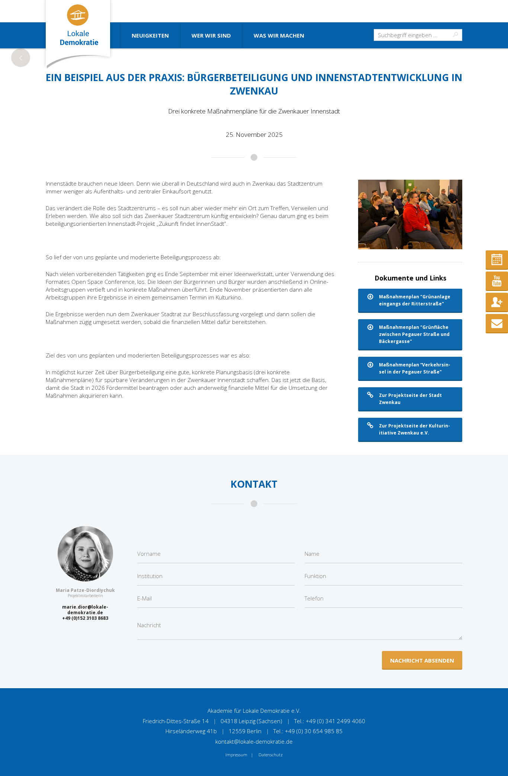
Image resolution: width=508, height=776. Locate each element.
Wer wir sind (211, 35)
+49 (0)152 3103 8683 (85, 618)
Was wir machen (279, 35)
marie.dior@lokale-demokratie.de (85, 610)
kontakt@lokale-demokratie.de (254, 741)
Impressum (236, 754)
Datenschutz (270, 754)
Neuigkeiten (150, 35)
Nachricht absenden (422, 660)
